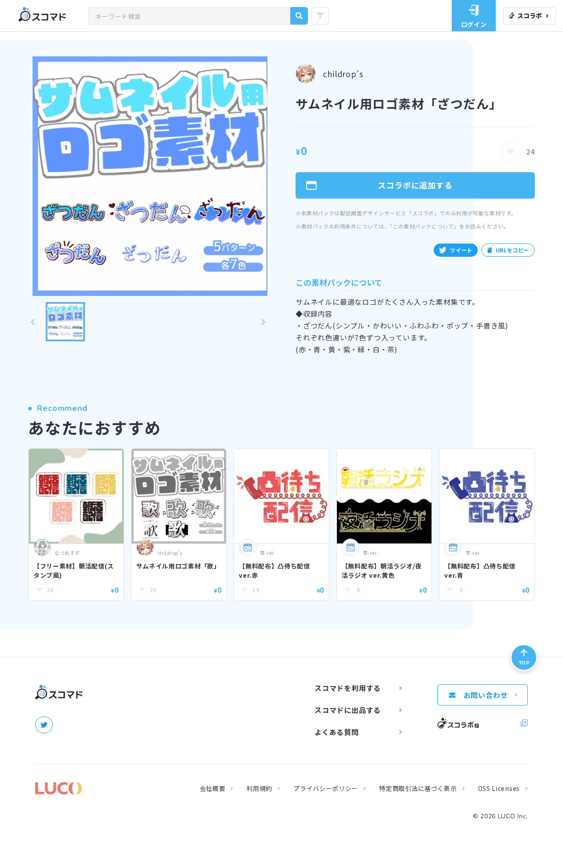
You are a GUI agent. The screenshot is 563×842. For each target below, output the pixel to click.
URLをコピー (512, 250)
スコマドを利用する (347, 688)
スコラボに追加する (415, 185)
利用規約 (259, 788)
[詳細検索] (320, 16)
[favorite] (511, 151)
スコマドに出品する (347, 710)
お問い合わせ (486, 695)
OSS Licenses (499, 788)
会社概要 (213, 788)
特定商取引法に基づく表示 (418, 788)
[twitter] (44, 724)
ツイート (461, 250)
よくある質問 (336, 732)
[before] (32, 321)
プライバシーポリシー (325, 788)
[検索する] (299, 16)
